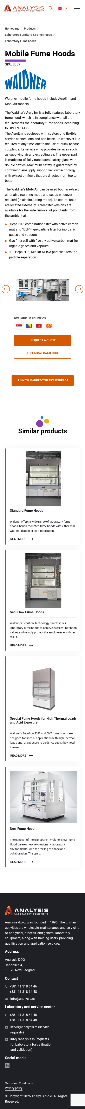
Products (30, 28)
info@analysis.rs (22, 999)
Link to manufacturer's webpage (43, 380)
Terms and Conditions (19, 1083)
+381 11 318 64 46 (23, 986)
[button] (63, 8)
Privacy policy (13, 1088)
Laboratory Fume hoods (20, 41)
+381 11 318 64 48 (23, 992)
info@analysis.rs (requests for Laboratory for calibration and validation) (31, 1044)
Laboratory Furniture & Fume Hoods (28, 34)
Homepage (12, 28)
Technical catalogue (43, 353)
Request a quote (43, 340)
